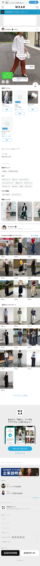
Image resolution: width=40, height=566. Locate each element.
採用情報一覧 (36, 497)
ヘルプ (3, 519)
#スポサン (15, 186)
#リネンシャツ (6, 186)
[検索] (37, 7)
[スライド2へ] (20, 477)
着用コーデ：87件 (6, 136)
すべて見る (34, 235)
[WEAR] (20, 7)
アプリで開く (33, 2)
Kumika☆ (8, 462)
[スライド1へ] (19, 477)
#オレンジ (15, 179)
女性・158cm (6, 194)
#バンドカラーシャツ (8, 183)
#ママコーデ (28, 186)
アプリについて (20, 453)
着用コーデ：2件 (19, 109)
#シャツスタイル (24, 179)
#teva (21, 186)
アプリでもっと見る (20, 395)
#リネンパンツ (28, 183)
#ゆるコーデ (19, 183)
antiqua (4, 171)
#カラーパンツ (6, 179)
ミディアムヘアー (16, 194)
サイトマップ (5, 523)
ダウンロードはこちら (20, 448)
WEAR (2, 462)
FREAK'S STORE (13, 171)
